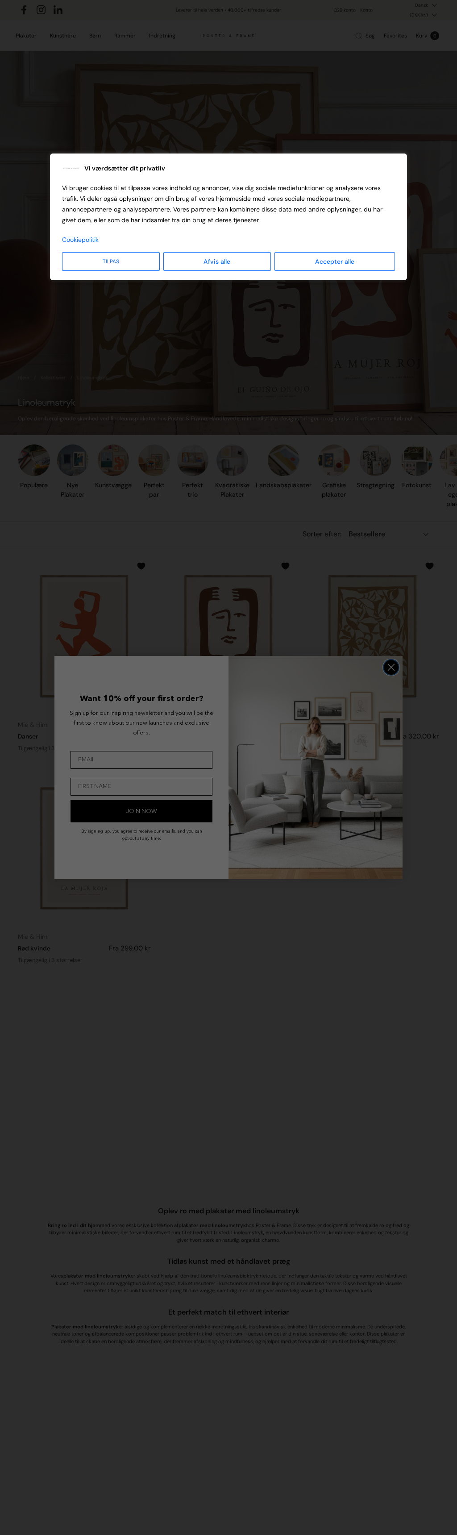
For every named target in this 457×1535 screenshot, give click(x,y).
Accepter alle (334, 261)
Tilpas (111, 261)
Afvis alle (217, 261)
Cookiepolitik (80, 240)
